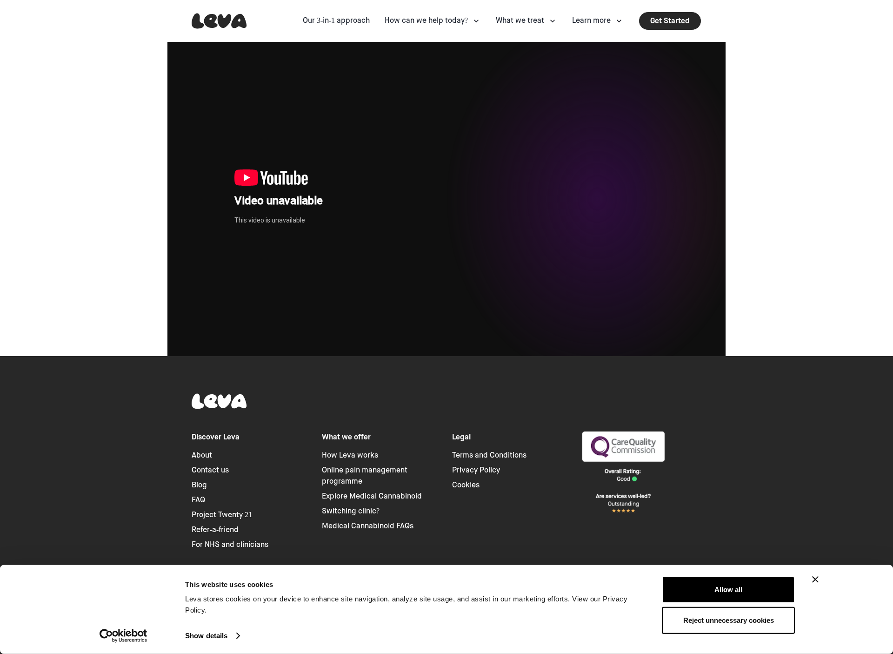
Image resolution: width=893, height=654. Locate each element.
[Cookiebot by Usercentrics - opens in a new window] (123, 636)
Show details (206, 636)
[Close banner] (815, 579)
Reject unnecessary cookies (728, 620)
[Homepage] (219, 21)
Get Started (670, 20)
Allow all (728, 589)
